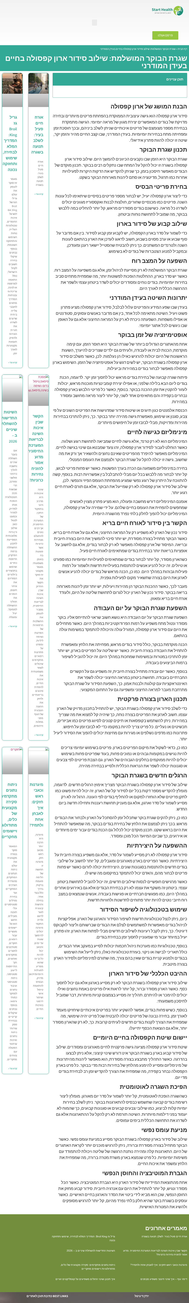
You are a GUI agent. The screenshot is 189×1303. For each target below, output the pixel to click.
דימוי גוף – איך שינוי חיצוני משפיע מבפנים (163, 1279)
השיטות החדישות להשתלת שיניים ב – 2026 (91, 1250)
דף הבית (182, 49)
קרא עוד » (39, 194)
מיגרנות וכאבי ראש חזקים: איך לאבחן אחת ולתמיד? (158, 1264)
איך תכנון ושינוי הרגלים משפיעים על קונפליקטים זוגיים (85, 1279)
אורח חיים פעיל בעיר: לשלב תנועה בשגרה (37, 135)
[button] (94, 23)
